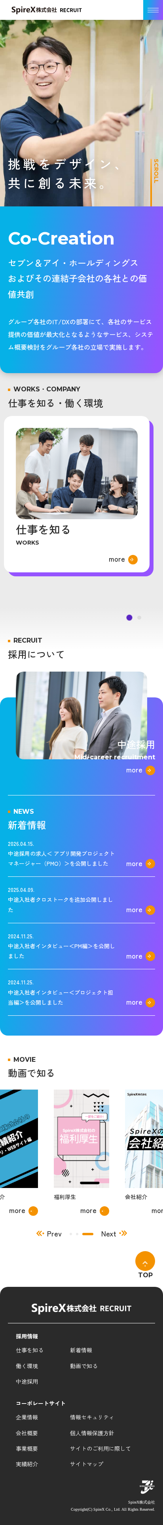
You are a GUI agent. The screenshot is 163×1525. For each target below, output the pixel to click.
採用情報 (27, 1336)
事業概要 (27, 1448)
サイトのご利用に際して (100, 1448)
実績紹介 (27, 1464)
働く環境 (27, 1366)
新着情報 (81, 1350)
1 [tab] (75, 1234)
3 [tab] (92, 1234)
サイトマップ (86, 1464)
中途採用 (27, 1381)
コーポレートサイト (41, 1403)
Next (108, 1234)
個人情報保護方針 (92, 1433)
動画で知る (84, 1366)
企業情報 (27, 1417)
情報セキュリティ (92, 1417)
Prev (54, 1234)
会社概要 (27, 1433)
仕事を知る (30, 1350)
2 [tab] (86, 1234)
